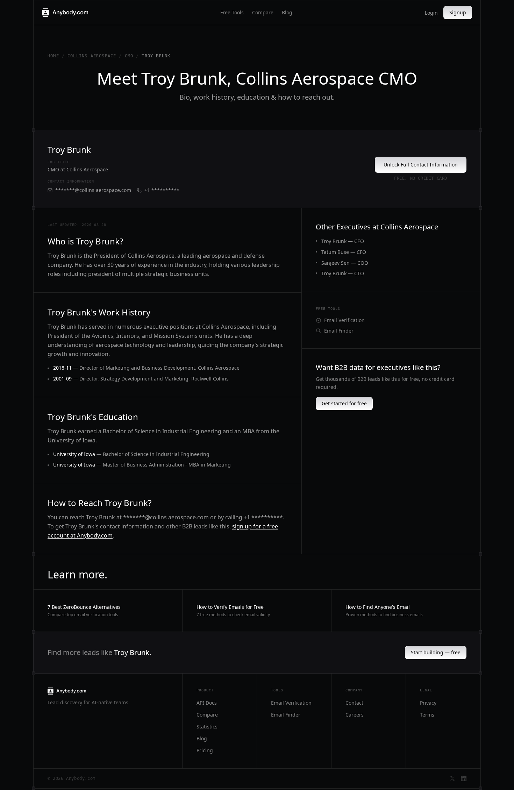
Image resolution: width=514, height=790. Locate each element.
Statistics (207, 726)
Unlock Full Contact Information (421, 164)
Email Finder (339, 330)
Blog (287, 12)
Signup (457, 12)
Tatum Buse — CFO (343, 252)
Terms (427, 714)
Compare (262, 12)
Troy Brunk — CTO (342, 273)
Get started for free (344, 403)
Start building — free (436, 652)
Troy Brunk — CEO (342, 241)
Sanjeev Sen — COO (344, 262)
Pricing (205, 750)
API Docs (207, 702)
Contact (354, 702)
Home (53, 56)
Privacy (428, 702)
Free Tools (232, 12)
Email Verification (344, 320)
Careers (354, 714)
